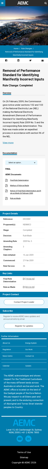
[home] (23, 4)
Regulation (7, 349)
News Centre (7, 356)
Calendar (6, 366)
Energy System (31, 343)
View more (8, 142)
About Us (6, 343)
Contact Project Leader (24, 302)
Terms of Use (24, 452)
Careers (28, 366)
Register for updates (24, 326)
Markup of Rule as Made (19, 185)
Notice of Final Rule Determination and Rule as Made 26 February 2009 (25, 192)
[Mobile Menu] (2, 3)
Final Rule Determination (19, 180)
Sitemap (24, 457)
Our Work (29, 349)
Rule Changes (26, 49)
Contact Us (29, 356)
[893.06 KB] (30, 287)
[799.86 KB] (30, 279)
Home (16, 49)
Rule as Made (15, 198)
